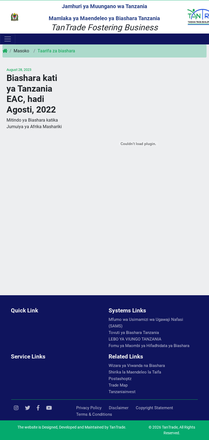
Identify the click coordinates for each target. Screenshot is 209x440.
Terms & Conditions (94, 414)
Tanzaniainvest (122, 391)
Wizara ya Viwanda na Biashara (137, 365)
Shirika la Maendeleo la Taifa (135, 372)
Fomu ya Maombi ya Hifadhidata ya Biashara (149, 345)
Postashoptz (120, 378)
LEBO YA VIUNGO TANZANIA (135, 339)
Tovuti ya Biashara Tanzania (134, 332)
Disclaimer (118, 407)
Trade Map (118, 385)
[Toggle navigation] (7, 39)
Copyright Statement (154, 407)
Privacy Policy (89, 407)
